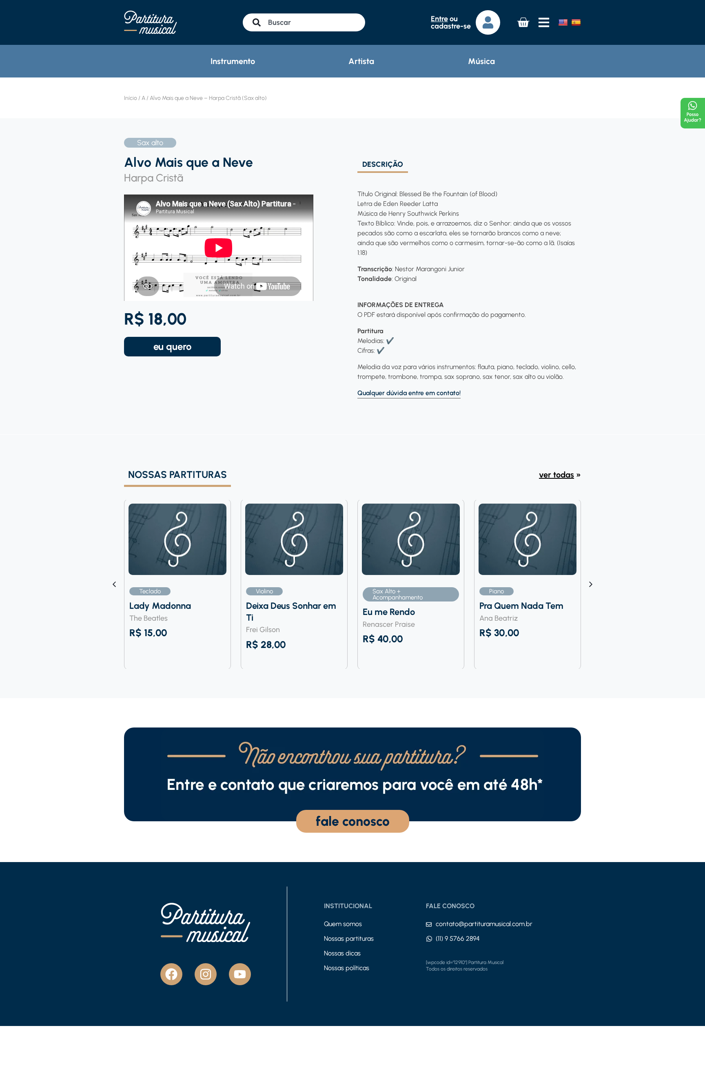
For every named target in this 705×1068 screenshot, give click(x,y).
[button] (591, 584)
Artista (361, 61)
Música (481, 61)
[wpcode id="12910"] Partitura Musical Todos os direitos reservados (464, 966)
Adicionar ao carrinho (172, 346)
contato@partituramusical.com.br (484, 924)
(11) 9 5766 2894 (458, 938)
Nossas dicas (342, 953)
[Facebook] (171, 974)
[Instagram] (206, 974)
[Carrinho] (523, 22)
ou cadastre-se (451, 22)
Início (130, 98)
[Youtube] (240, 974)
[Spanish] (576, 22)
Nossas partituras (349, 938)
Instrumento (233, 61)
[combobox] (304, 22)
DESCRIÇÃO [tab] (382, 165)
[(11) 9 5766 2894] (429, 938)
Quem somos (343, 924)
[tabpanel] (466, 285)
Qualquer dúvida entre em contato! (409, 393)
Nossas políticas (346, 968)
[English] (563, 22)
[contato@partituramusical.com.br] (429, 924)
